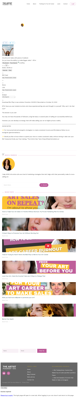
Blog (28, 374)
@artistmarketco (14, 132)
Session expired (6, 391)
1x (6, 65)
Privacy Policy (25, 382)
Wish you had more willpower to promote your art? (18, 297)
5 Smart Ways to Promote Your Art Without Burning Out (20, 233)
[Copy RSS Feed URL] (2, 80)
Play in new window (18, 102)
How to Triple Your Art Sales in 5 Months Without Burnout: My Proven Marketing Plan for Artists (33, 211)
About (29, 372)
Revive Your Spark (8, 319)
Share (10, 70)
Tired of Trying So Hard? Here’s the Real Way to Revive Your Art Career (25, 254)
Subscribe (5, 70)
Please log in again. (7, 395)
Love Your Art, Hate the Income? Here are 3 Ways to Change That (23, 276)
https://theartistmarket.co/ (50, 139)
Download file (6, 102)
